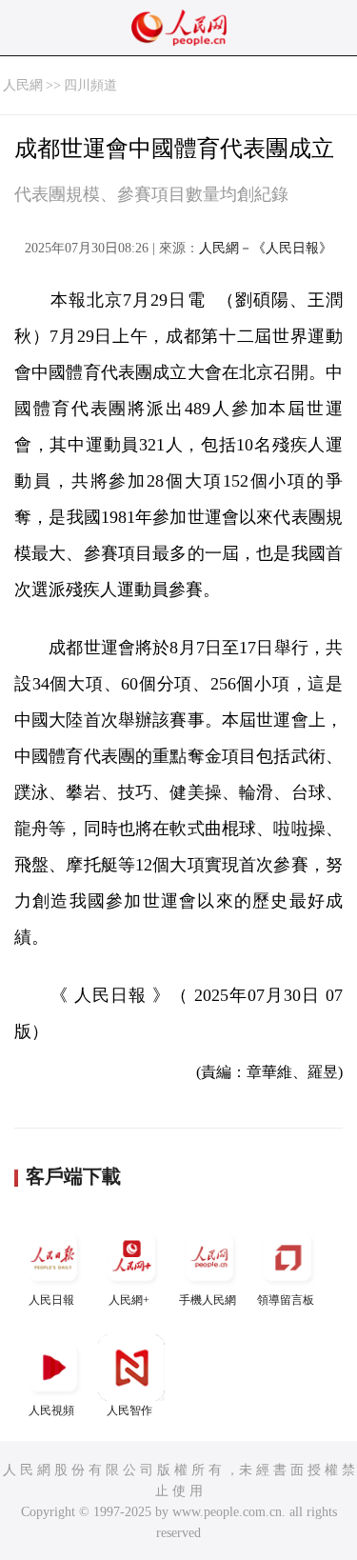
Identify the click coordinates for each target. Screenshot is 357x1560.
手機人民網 (207, 1300)
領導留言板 (285, 1300)
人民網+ (129, 1300)
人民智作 (129, 1410)
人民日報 (51, 1300)
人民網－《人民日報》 (265, 248)
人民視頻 (51, 1410)
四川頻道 (90, 85)
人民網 (23, 85)
